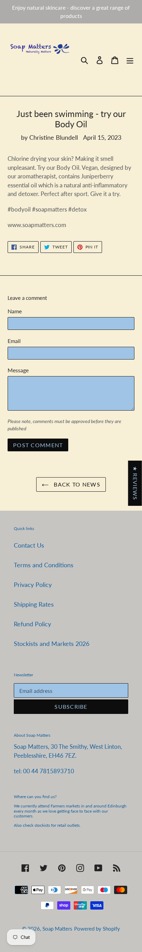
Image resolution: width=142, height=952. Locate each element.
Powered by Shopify (97, 928)
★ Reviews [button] (135, 483)
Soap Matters (57, 928)
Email (14, 340)
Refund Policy (32, 624)
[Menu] (130, 60)
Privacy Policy (33, 584)
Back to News (76, 484)
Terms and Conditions (43, 565)
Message (18, 370)
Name (15, 311)
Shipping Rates (34, 604)
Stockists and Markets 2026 (51, 643)
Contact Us (29, 545)
